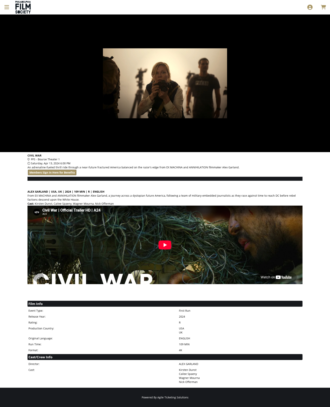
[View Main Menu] (7, 7)
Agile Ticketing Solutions (172, 397)
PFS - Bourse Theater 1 (45, 159)
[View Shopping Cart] (323, 7)
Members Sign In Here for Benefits (52, 172)
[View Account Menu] (310, 7)
